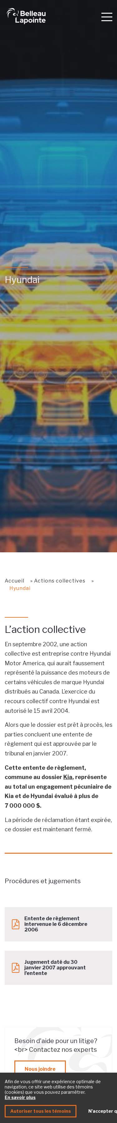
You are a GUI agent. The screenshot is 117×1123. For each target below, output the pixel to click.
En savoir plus (20, 1097)
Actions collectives (59, 581)
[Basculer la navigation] (106, 16)
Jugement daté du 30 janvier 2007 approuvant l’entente (55, 967)
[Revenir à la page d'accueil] (50, 16)
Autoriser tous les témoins (40, 1111)
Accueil (14, 581)
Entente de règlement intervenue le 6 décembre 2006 (55, 924)
